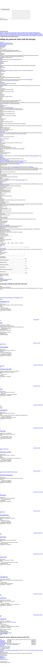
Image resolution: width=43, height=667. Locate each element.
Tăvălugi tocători (34, 34)
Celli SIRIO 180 (4, 577)
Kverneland (22, 35)
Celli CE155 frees (4, 515)
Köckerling (27, 35)
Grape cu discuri (17, 32)
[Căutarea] (21, 14)
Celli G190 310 (3, 410)
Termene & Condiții (4, 650)
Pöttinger (34, 35)
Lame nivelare (22, 34)
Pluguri (39, 33)
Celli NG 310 (3, 598)
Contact (8, 646)
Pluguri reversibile (28, 32)
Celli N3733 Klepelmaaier (6, 475)
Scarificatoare (35, 33)
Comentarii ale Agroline (34, 650)
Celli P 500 (2, 431)
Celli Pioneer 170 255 (5, 452)
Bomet (13, 35)
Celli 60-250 (3, 537)
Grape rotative (30, 33)
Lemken (31, 35)
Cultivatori (23, 32)
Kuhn (19, 35)
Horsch (16, 35)
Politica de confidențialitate (13, 650)
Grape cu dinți (28, 34)
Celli (1, 322)
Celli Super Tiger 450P (5, 369)
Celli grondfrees (4, 347)
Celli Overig (3, 495)
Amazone (10, 35)
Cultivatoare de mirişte (8, 33)
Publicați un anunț (4, 334)
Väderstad (39, 35)
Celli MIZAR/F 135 (4, 301)
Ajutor (6, 646)
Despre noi (2, 646)
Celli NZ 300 (3, 619)
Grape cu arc (2, 34)
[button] (21, 25)
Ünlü (42, 35)
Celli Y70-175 (3, 557)
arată (1, 278)
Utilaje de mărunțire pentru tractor (20, 33)
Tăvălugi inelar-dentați (14, 34)
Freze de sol (7, 34)
